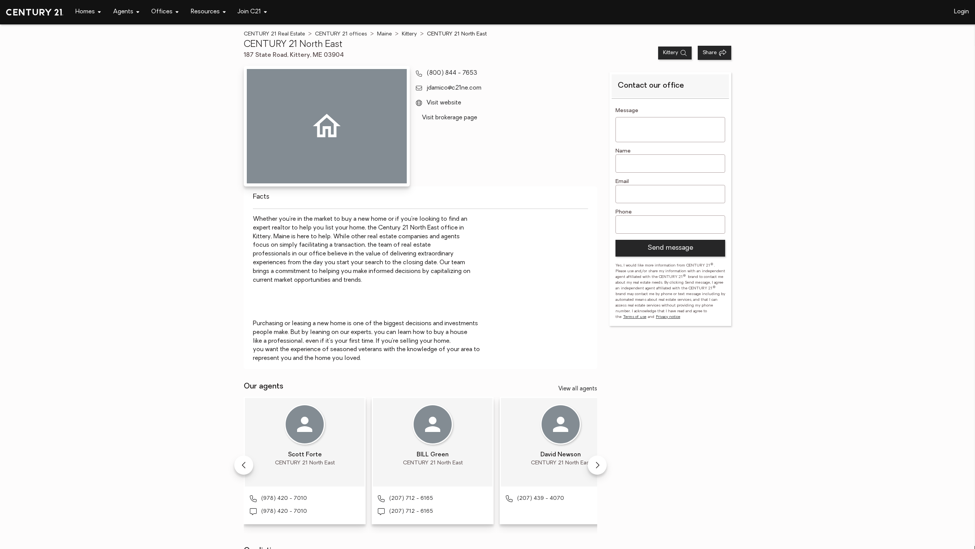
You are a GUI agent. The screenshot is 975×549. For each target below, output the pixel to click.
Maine (384, 34)
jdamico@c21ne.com (454, 88)
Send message (670, 248)
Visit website (444, 103)
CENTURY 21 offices (341, 34)
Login (961, 12)
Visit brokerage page (449, 118)
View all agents (577, 389)
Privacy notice (668, 317)
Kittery (409, 34)
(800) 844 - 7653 (452, 73)
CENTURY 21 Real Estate (274, 34)
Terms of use (634, 317)
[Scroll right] (597, 465)
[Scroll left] (243, 465)
